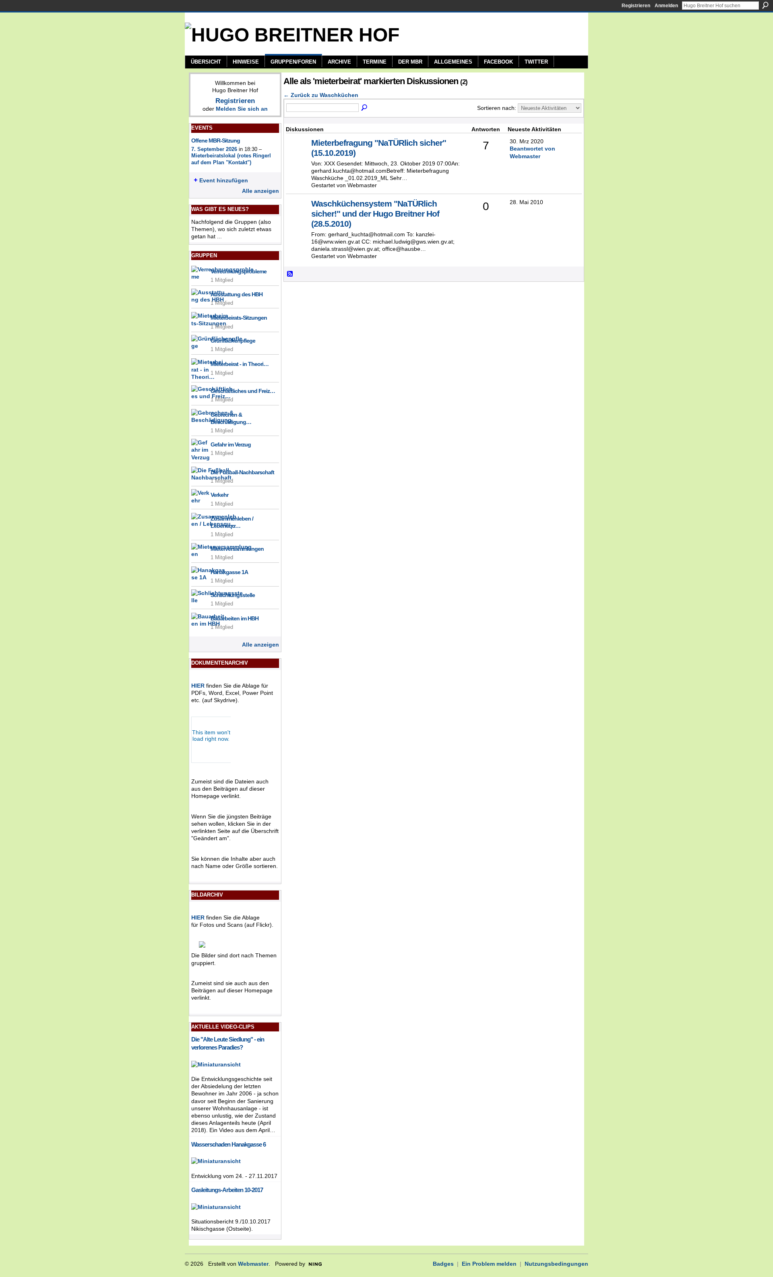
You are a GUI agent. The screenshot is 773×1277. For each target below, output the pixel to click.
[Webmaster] (297, 155)
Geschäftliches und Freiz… (243, 391)
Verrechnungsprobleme (239, 271)
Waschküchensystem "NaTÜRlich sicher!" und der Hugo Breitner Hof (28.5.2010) (375, 213)
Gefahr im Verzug (231, 444)
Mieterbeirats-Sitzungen (239, 317)
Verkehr (219, 495)
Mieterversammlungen (237, 549)
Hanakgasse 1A (229, 572)
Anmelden (666, 5)
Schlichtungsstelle (233, 595)
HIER (198, 685)
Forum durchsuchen (364, 108)
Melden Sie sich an (242, 108)
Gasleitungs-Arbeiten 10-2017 (227, 1189)
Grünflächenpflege (233, 340)
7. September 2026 (214, 149)
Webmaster (253, 1263)
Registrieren (636, 5)
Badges (443, 1263)
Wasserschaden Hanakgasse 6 (228, 1144)
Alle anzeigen (260, 191)
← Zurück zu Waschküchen (320, 95)
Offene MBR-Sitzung (215, 140)
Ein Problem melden (489, 1263)
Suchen (765, 5)
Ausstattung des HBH (236, 294)
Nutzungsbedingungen (556, 1263)
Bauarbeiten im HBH (234, 618)
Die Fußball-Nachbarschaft (242, 472)
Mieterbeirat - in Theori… (240, 364)
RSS (290, 274)
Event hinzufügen (223, 180)
